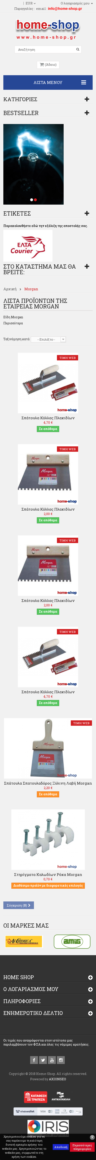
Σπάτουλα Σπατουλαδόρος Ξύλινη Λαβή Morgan (48, 783)
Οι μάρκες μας (26, 925)
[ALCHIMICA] (24, 941)
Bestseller (21, 113)
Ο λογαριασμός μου (30, 989)
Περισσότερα (13, 323)
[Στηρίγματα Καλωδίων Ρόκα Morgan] (48, 839)
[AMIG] (72, 941)
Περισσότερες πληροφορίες (82, 1147)
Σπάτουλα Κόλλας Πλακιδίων (48, 417)
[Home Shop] (48, 29)
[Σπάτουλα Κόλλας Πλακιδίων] (48, 383)
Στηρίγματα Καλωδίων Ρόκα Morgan (48, 874)
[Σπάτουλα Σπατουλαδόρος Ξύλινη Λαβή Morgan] (48, 748)
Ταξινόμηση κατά (16, 339)
